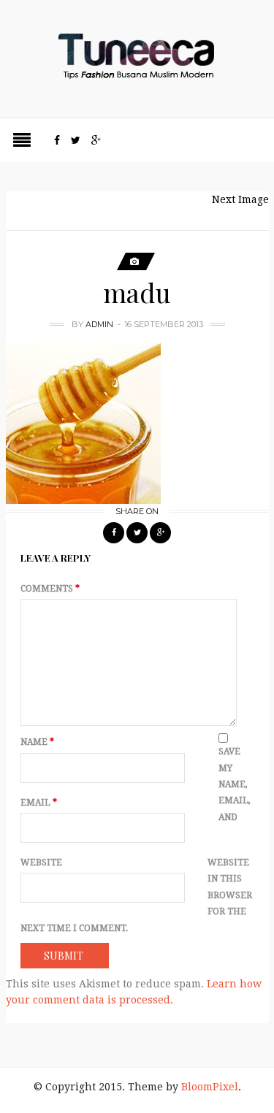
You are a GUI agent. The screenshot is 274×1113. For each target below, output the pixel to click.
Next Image (240, 199)
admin (99, 324)
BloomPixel (209, 1087)
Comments (50, 589)
